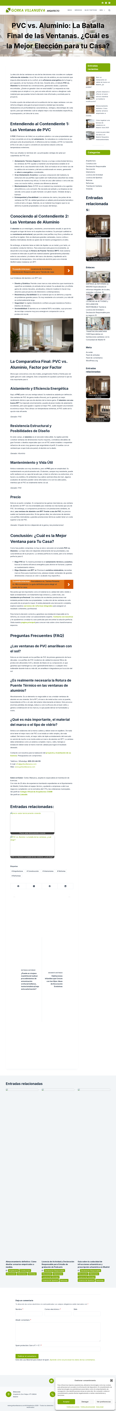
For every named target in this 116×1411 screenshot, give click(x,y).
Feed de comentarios (94, 358)
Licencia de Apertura (94, 178)
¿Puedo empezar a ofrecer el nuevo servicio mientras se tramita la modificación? (97, 96)
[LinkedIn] (65, 886)
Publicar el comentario (27, 1356)
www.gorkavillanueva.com (25, 767)
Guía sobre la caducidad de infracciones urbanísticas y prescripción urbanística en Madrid (93, 1264)
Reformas (16, 876)
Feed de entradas (93, 355)
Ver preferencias (104, 1402)
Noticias (89, 180)
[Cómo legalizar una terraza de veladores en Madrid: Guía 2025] (90, 124)
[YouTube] (109, 3)
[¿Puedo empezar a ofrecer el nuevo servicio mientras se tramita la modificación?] (90, 95)
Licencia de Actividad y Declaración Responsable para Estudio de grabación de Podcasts (58, 1264)
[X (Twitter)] (106, 3)
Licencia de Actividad (94, 175)
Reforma (61, 871)
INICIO (70, 10)
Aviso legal (99, 1407)
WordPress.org (92, 361)
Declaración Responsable (96, 166)
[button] (111, 1380)
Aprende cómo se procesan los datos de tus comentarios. (72, 1360)
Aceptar (66, 1402)
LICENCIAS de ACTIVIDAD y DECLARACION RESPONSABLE (97, 304)
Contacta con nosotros (63, 617)
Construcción (33, 871)
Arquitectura (17, 871)
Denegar (85, 1402)
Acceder (89, 352)
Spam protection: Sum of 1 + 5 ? (28, 1345)
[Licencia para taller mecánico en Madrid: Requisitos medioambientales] (90, 135)
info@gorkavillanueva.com (26, 764)
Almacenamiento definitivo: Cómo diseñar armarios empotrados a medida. (97, 111)
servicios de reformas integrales (38, 606)
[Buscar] (109, 10)
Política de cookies (73, 1407)
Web (75, 1309)
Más (101, 10)
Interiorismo (48, 871)
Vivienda (89, 189)
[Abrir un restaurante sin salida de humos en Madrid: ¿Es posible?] (90, 81)
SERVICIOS (78, 10)
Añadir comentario (23, 1320)
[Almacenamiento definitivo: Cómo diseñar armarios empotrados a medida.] (90, 109)
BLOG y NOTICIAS (91, 10)
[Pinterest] (50, 886)
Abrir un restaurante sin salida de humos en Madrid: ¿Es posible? (98, 82)
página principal (28, 622)
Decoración (90, 169)
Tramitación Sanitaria (94, 186)
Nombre (19, 1309)
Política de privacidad (88, 1407)
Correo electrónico (53, 1309)
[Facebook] (102, 3)
